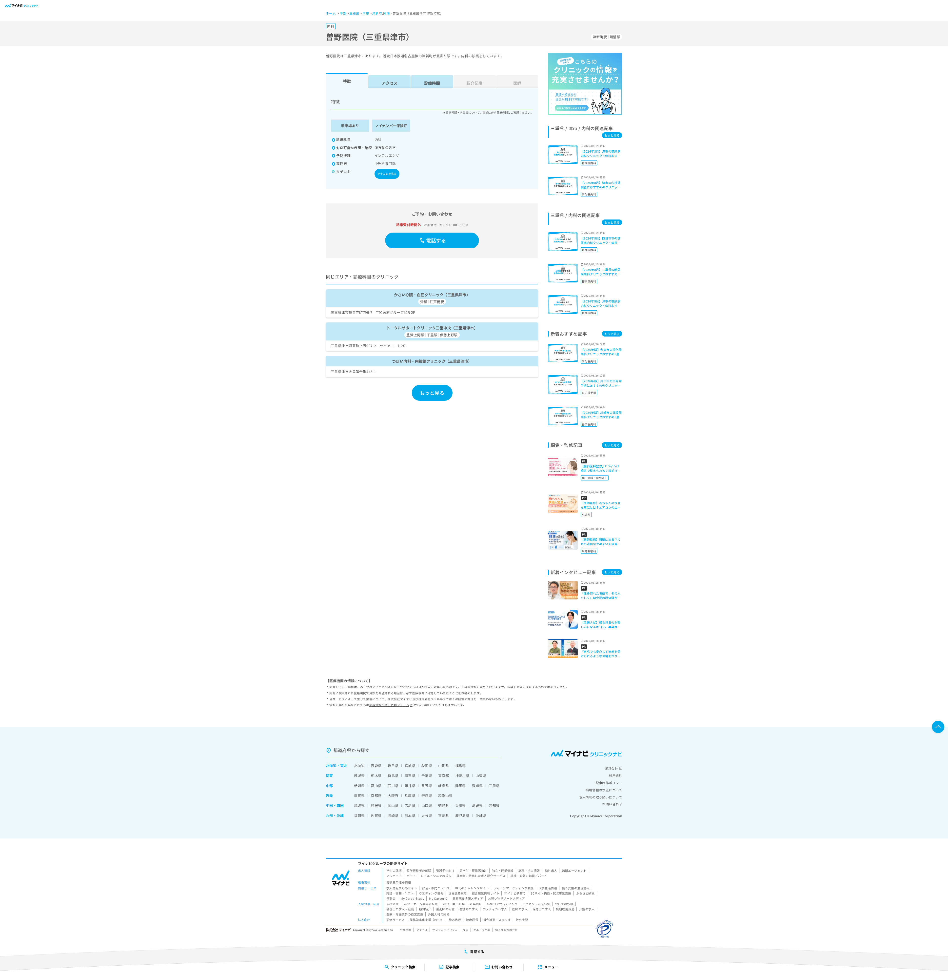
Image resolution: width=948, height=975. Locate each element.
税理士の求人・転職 (400, 909)
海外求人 (551, 870)
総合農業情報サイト (485, 893)
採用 (465, 930)
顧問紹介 (425, 909)
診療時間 (432, 83)
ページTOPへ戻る (938, 727)
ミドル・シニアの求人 (436, 876)
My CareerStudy (412, 898)
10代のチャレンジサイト (471, 888)
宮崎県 (443, 815)
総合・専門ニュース (436, 888)
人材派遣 (392, 904)
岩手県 (393, 765)
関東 (329, 775)
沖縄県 (480, 815)
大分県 (426, 815)
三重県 (494, 785)
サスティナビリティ (445, 930)
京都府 (376, 795)
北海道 (331, 765)
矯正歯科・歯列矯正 (594, 478)
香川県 (460, 805)
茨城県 (359, 775)
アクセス (389, 83)
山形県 (443, 765)
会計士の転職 (564, 904)
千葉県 (426, 775)
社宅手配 (522, 919)
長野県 (426, 785)
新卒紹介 (476, 904)
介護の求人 (586, 909)
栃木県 (376, 775)
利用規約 (615, 775)
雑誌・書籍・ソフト (400, 893)
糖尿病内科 (589, 163)
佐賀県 (376, 815)
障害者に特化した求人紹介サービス (481, 876)
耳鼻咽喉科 (589, 551)
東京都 (443, 775)
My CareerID (438, 898)
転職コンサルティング (502, 904)
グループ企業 (481, 930)
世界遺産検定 (457, 893)
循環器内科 (589, 424)
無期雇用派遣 (565, 909)
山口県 (426, 805)
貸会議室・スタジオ (497, 919)
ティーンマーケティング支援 (513, 888)
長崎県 (393, 815)
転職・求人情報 (529, 870)
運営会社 (611, 768)
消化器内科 (589, 194)
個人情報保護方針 (506, 930)
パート (411, 876)
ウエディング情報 (431, 893)
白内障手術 (589, 393)
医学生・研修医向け (473, 870)
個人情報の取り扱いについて (600, 797)
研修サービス (395, 919)
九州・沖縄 (335, 815)
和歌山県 (445, 795)
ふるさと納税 (585, 893)
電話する (436, 240)
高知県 (494, 805)
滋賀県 (359, 795)
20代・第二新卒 (454, 904)
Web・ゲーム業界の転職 (421, 904)
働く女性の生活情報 (576, 888)
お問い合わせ (612, 804)
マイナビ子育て (515, 893)
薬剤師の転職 (445, 909)
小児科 (586, 515)
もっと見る (432, 392)
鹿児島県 (462, 815)
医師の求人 (520, 909)
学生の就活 (394, 870)
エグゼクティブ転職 (536, 904)
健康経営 (472, 919)
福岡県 (359, 815)
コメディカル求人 (495, 909)
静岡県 (460, 785)
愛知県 (477, 785)
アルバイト (394, 876)
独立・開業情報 (503, 870)
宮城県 (410, 765)
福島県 (460, 765)
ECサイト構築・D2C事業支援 (551, 893)
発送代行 (455, 919)
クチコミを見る (386, 174)
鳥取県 (359, 805)
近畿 (329, 795)
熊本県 (410, 815)
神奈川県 (462, 775)
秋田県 (426, 765)
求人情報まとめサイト (401, 888)
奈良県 (426, 795)
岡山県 (393, 805)
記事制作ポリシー (609, 782)
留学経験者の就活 (419, 870)
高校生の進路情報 (398, 882)
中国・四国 (335, 805)
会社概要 (405, 930)
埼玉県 (410, 775)
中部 (329, 785)
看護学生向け (445, 870)
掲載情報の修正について (604, 790)
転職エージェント (574, 870)
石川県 (393, 785)
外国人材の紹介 (439, 914)
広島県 (410, 805)
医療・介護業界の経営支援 (404, 914)
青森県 (376, 765)
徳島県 (443, 805)
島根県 (376, 805)
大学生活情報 (548, 888)
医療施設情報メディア (468, 898)
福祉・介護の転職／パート (528, 876)
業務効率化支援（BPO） (427, 919)
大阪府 (393, 795)
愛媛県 (477, 805)
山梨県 (480, 775)
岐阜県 (443, 785)
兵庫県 (410, 795)
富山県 (376, 785)
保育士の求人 (542, 909)
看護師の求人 (468, 909)
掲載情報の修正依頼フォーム (389, 705)
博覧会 (390, 898)
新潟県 (359, 785)
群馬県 (393, 775)
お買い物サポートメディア (506, 898)
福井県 (410, 785)
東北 (343, 765)
